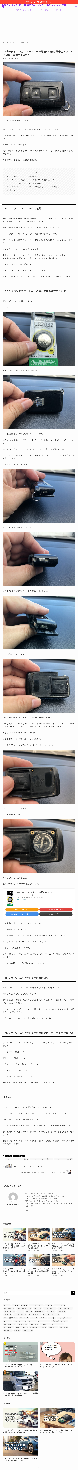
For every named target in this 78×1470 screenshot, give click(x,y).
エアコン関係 (59, 1305)
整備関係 (8, 1156)
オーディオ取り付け (23, 1308)
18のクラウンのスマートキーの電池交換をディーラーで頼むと (34, 186)
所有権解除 (22, 1324)
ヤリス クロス (20, 1321)
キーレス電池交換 (19, 1156)
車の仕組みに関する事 (38, 1327)
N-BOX (15, 1305)
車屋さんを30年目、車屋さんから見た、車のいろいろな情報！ (34, 6)
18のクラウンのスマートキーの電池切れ (26, 183)
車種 (17, 1330)
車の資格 (64, 1327)
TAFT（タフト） (36, 1305)
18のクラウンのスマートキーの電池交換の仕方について (32, 180)
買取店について (22, 1327)
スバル (29, 1311)
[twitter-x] (27, 1209)
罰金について (57, 1324)
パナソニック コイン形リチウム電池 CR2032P (35, 892)
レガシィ (32, 1321)
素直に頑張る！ (13, 1204)
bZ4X (7, 1305)
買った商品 (8, 1327)
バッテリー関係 (20, 1315)
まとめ (12, 190)
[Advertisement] (39, 26)
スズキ (20, 1311)
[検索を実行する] (73, 1293)
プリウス (24, 1318)
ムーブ (52, 1318)
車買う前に (27, 1330)
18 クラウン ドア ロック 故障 (63, 1159)
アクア (48, 1305)
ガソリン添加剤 (50, 1308)
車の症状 (53, 1327)
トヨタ (7, 1315)
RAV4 (24, 1305)
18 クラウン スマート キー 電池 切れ (41, 1159)
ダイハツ (51, 1311)
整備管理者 (34, 1324)
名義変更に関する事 (59, 1321)
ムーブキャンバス (64, 1318)
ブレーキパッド (35, 1315)
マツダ (43, 1318)
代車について (43, 1321)
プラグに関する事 (11, 1318)
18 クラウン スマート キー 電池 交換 (17, 1159)
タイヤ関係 (40, 1311)
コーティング (9, 1311)
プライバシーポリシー (51, 1315)
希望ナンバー (10, 1324)
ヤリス (7, 1321)
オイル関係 (9, 1308)
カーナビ (38, 1308)
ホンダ (34, 1318)
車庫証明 (8, 1330)
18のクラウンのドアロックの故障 (23, 176)
